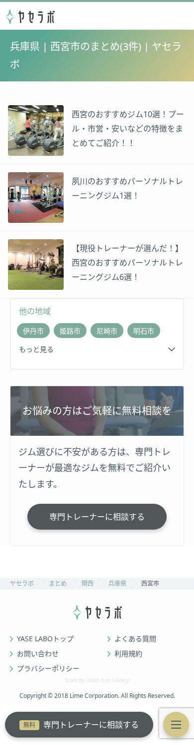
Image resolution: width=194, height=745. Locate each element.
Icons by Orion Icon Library (97, 680)
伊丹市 (33, 331)
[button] (176, 725)
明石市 (143, 331)
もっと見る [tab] (36, 349)
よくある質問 (135, 638)
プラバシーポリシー (48, 668)
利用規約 (128, 653)
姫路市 (70, 331)
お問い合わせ (38, 653)
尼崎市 (107, 331)
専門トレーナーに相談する (81, 724)
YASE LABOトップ (45, 638)
